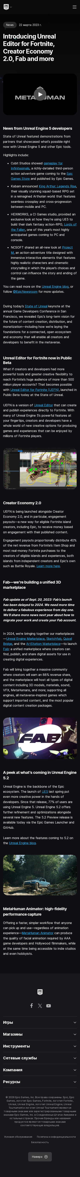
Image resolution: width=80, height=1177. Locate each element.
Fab (6, 649)
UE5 (45, 791)
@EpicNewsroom (25, 292)
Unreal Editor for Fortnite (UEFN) (34, 390)
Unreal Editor (43, 405)
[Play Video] (40, 94)
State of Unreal (36, 306)
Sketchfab (54, 639)
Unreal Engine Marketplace (25, 639)
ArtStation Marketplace (43, 644)
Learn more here (48, 566)
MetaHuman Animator (37, 933)
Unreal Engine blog (55, 286)
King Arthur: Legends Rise (57, 186)
